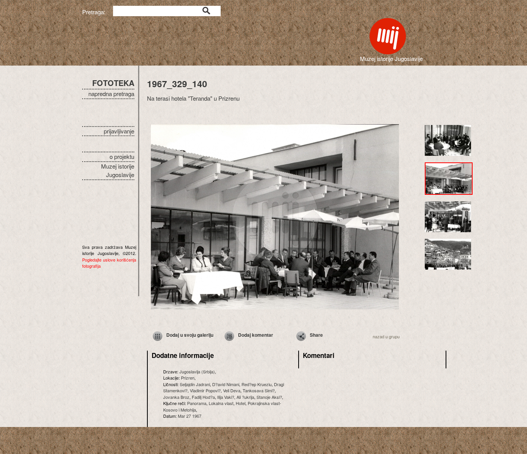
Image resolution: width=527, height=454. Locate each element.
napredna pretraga (111, 93)
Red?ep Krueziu (257, 384)
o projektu (122, 156)
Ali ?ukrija (245, 397)
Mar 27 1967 (189, 416)
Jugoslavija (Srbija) (197, 371)
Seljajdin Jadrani (195, 384)
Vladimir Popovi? (205, 390)
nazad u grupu (386, 336)
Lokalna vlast (221, 403)
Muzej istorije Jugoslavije (117, 170)
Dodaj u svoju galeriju (189, 334)
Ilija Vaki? (225, 397)
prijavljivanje (119, 131)
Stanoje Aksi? (269, 397)
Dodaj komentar (255, 334)
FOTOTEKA (113, 82)
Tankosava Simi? (259, 390)
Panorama (196, 403)
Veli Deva (231, 390)
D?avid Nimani (225, 384)
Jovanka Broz (176, 397)
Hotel (240, 403)
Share (316, 334)
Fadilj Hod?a (203, 397)
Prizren (187, 378)
